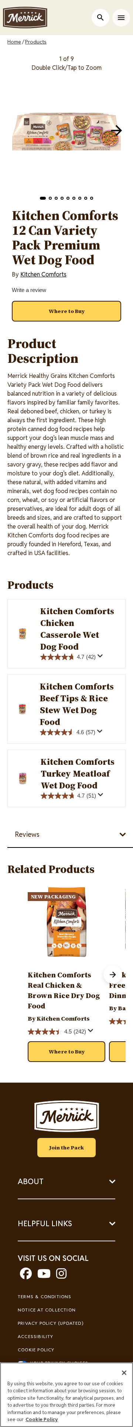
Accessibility (36, 1336)
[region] (66, 1394)
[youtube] (44, 1276)
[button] (43, 198)
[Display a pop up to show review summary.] (101, 657)
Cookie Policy (36, 1349)
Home (14, 41)
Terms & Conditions (45, 1296)
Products (36, 41)
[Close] (124, 1373)
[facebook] (26, 1276)
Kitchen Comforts (43, 274)
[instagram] (61, 1276)
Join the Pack (66, 1147)
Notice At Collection (47, 1310)
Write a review (29, 290)
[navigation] (116, 130)
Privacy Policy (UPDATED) (50, 1323)
